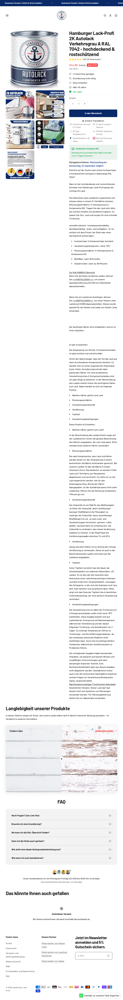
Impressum (11, 948)
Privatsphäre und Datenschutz (20, 971)
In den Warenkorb (93, 113)
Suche (9, 943)
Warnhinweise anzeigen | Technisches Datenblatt (92, 684)
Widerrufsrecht (13, 961)
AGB (8, 966)
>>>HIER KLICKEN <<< (83, 279)
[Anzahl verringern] (72, 104)
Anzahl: (72, 98)
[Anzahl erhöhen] (84, 104)
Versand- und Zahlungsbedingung (15, 955)
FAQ (7, 976)
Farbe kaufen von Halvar (53, 961)
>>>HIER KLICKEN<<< (83, 300)
